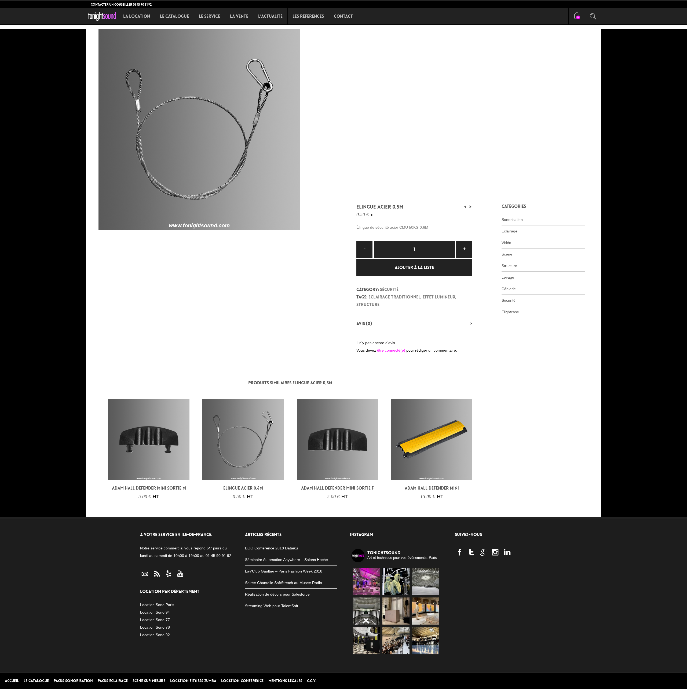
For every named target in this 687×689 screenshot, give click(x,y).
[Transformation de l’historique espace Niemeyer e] (366, 611)
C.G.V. (311, 681)
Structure (367, 304)
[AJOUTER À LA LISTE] (115, 472)
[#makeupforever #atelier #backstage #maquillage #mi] (425, 640)
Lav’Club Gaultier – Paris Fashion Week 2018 (283, 571)
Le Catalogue (174, 16)
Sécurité (389, 289)
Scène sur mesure (149, 681)
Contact (343, 16)
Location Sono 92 (155, 635)
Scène (507, 254)
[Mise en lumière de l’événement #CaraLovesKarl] (396, 581)
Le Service (209, 16)
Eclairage (509, 231)
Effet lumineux (439, 297)
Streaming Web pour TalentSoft (271, 606)
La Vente (239, 16)
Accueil (12, 681)
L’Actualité (270, 16)
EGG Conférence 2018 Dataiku (271, 548)
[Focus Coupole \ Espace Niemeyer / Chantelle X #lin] (425, 581)
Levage (508, 277)
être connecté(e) (391, 350)
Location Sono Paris (157, 605)
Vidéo (506, 242)
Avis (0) (364, 323)
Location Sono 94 (155, 612)
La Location (136, 16)
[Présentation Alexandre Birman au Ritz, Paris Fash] (396, 611)
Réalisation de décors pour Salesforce (277, 594)
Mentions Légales (285, 681)
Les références (308, 16)
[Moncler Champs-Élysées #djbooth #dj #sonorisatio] (366, 640)
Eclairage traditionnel (394, 297)
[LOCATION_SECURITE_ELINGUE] (221, 129)
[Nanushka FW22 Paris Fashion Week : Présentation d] (425, 611)
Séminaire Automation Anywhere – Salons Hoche (286, 559)
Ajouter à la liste (414, 267)
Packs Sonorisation (73, 681)
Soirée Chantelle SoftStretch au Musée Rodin (283, 583)
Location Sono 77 (155, 620)
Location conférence (242, 681)
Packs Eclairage (113, 681)
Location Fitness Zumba (193, 681)
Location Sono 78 (155, 627)
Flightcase (510, 312)
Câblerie (509, 289)
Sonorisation (512, 219)
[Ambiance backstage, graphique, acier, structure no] (396, 640)
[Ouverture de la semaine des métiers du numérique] (366, 581)
